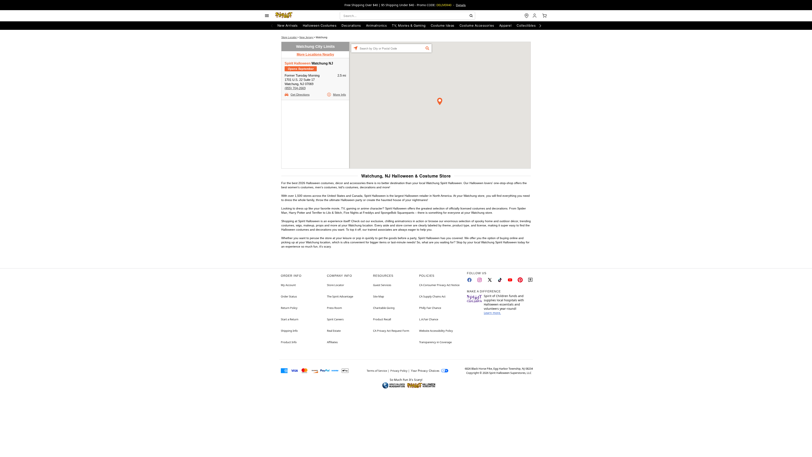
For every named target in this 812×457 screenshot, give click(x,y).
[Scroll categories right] (540, 25)
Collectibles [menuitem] (526, 25)
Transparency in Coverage (435, 342)
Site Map (378, 296)
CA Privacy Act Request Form (391, 331)
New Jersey (306, 37)
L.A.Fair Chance (428, 319)
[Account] (535, 15)
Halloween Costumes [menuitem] (320, 25)
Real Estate (334, 331)
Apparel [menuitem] (505, 25)
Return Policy (289, 308)
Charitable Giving (384, 308)
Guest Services (382, 285)
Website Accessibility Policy (436, 331)
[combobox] (407, 15)
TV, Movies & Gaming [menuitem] (408, 25)
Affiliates (332, 342)
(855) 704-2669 (295, 88)
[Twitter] (489, 280)
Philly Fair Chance (430, 308)
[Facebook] (469, 280)
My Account (288, 285)
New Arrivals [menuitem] (287, 25)
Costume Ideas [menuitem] (442, 25)
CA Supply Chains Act (432, 296)
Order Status (289, 296)
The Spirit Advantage (340, 296)
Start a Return (289, 319)
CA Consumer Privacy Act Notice (439, 285)
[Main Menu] (267, 15)
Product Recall (382, 319)
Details (461, 5)
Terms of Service (377, 371)
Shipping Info (289, 331)
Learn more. (492, 313)
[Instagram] (479, 280)
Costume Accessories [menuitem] (476, 25)
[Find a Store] (526, 15)
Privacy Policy (398, 371)
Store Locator (289, 37)
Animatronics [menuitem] (376, 25)
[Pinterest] (520, 280)
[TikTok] (499, 280)
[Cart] (544, 15)
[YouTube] (510, 280)
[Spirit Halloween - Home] (284, 15)
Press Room (334, 308)
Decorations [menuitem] (351, 25)
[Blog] (530, 280)
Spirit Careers (335, 319)
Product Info (289, 342)
